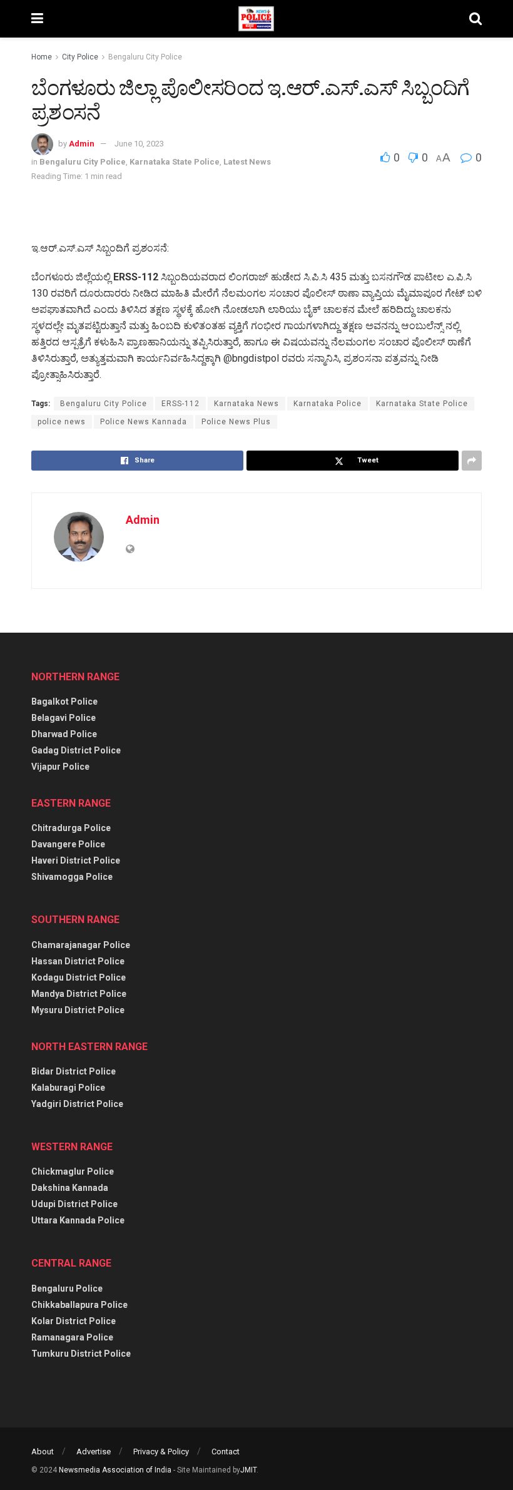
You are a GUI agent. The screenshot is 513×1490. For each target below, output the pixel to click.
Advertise (93, 1451)
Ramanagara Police (72, 1337)
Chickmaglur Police (72, 1171)
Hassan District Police (77, 961)
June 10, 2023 (139, 143)
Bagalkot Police (64, 702)
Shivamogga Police (72, 877)
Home (41, 57)
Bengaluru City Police (145, 57)
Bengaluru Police (67, 1288)
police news (62, 421)
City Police (80, 57)
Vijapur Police (60, 767)
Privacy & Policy (161, 1451)
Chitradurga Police (71, 828)
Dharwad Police (64, 734)
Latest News (247, 161)
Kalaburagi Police (68, 1088)
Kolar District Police (73, 1321)
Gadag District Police (76, 750)
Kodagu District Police (78, 977)
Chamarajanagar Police (80, 945)
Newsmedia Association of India (115, 1470)
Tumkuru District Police (81, 1354)
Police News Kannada (143, 421)
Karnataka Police (327, 403)
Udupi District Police (74, 1204)
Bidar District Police (73, 1071)
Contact (225, 1451)
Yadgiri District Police (77, 1104)
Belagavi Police (63, 718)
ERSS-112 (180, 403)
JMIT (248, 1470)
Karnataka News (246, 403)
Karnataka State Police (175, 161)
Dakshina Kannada (69, 1188)
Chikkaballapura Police (79, 1305)
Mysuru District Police (77, 1010)
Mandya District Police (78, 994)
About (42, 1451)
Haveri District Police (75, 860)
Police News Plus (236, 421)
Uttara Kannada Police (77, 1220)
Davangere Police (68, 844)
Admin (81, 143)
